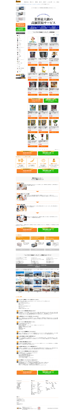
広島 (52, 388)
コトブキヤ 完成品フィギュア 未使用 (21, 257)
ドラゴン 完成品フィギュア (20, 262)
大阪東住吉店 (48, 389)
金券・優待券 (33, 386)
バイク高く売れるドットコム (21, 399)
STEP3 (18, 204)
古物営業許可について (20, 404)
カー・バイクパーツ (21, 59)
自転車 (19, 49)
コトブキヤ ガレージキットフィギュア (51, 258)
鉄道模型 (39, 384)
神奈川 (53, 386)
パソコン (20, 45)
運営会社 (18, 402)
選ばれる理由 (18, 386)
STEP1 (18, 183)
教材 (19, 61)
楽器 (38, 382)
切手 (38, 385)
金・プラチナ (39, 392)
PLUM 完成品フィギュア (49, 262)
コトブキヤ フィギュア (49, 257)
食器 (31, 385)
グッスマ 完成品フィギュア (35, 262)
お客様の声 (18, 387)
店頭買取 (19, 385)
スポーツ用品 (39, 391)
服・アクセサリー (40, 386)
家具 (31, 387)
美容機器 (39, 389)
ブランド (20, 52)
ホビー (19, 42)
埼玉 (52, 383)
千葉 (52, 384)
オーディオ (20, 40)
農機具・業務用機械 (21, 68)
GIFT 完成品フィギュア (19, 263)
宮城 (50, 383)
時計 (19, 54)
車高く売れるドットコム (20, 398)
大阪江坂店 (48, 388)
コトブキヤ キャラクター (19, 258)
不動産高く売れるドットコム (21, 400)
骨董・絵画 (32, 393)
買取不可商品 (33, 394)
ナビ (31, 390)
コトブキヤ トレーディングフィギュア (21, 259)
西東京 (53, 385)
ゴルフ (19, 64)
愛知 (55, 383)
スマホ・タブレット (21, 47)
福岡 (54, 388)
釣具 (19, 66)
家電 (19, 35)
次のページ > (57, 149)
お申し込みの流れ (19, 382)
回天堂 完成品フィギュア (50, 259)
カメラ (32, 383)
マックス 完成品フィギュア (35, 263)
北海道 (47, 383)
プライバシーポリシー (20, 403)
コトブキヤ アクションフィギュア (36, 258)
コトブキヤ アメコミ (34, 257)
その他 (19, 71)
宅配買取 (19, 384)
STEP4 (18, 215)
